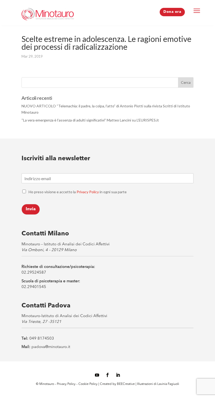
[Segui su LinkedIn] (118, 375)
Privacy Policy (88, 192)
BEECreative (125, 384)
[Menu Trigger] (197, 10)
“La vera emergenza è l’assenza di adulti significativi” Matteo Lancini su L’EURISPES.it (90, 120)
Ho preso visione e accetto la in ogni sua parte (78, 192)
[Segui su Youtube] (97, 375)
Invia (31, 209)
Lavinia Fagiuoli (168, 384)
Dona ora (172, 12)
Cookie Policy (88, 384)
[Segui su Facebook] (107, 375)
